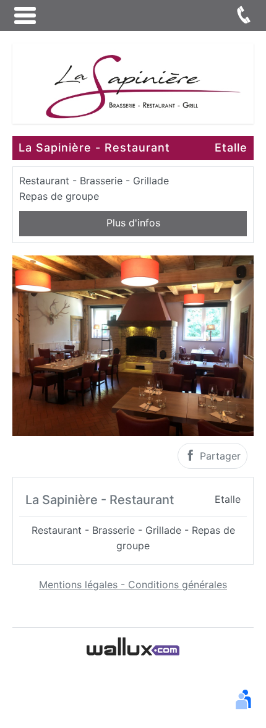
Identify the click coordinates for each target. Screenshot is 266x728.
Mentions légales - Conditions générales (133, 584)
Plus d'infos (133, 222)
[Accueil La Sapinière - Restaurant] (133, 82)
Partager (219, 456)
